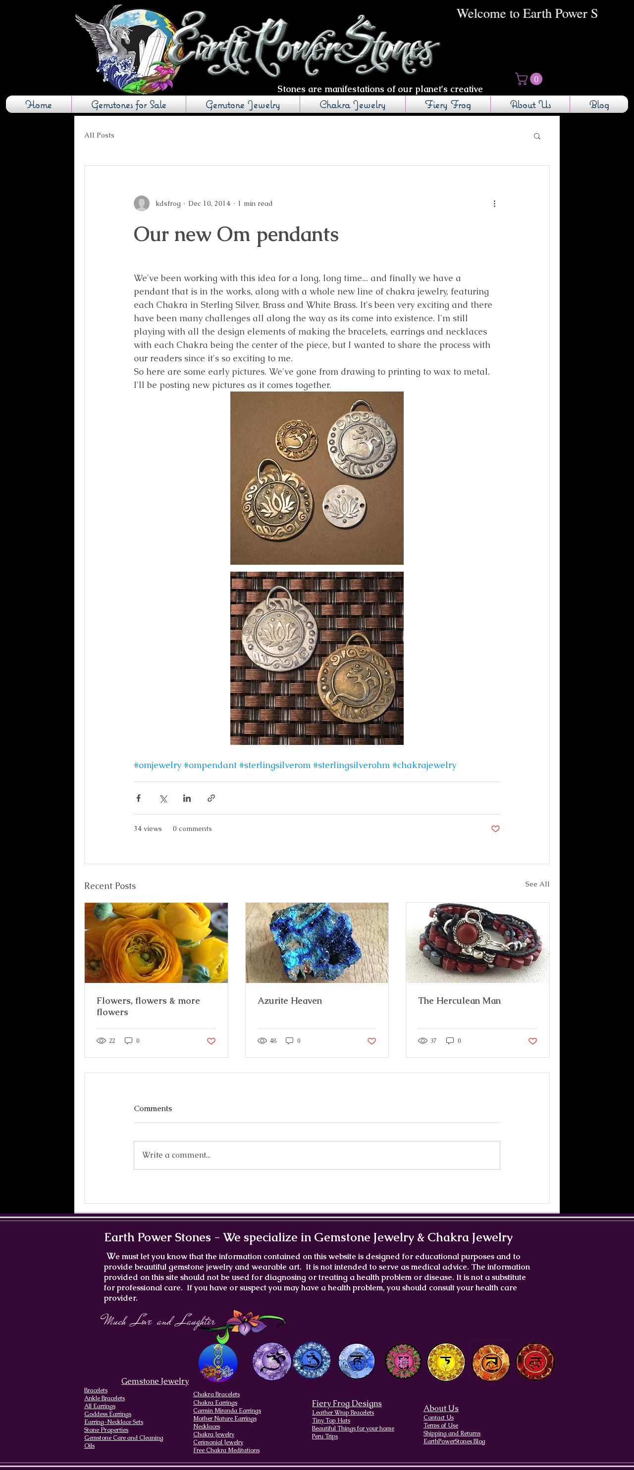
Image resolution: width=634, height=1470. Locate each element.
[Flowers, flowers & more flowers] (156, 943)
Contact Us (438, 1417)
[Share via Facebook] (138, 798)
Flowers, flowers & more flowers (148, 1006)
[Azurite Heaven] (317, 943)
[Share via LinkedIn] (187, 798)
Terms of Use (440, 1425)
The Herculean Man (459, 1000)
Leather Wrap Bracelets (343, 1413)
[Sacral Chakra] (490, 1361)
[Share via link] (211, 798)
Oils (89, 1446)
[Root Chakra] (535, 1361)
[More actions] (494, 203)
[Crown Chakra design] (272, 1361)
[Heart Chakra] (403, 1361)
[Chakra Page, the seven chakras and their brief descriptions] (219, 1363)
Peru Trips (325, 1436)
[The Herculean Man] (477, 943)
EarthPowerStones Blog (454, 1441)
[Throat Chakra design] (356, 1361)
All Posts (99, 135)
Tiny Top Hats (331, 1420)
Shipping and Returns (451, 1433)
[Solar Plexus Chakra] (445, 1362)
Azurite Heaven (290, 1000)
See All (538, 884)
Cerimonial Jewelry (218, 1442)
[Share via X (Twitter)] (162, 798)
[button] (530, 79)
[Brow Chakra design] (311, 1360)
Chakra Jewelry (213, 1434)
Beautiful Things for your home (353, 1428)
